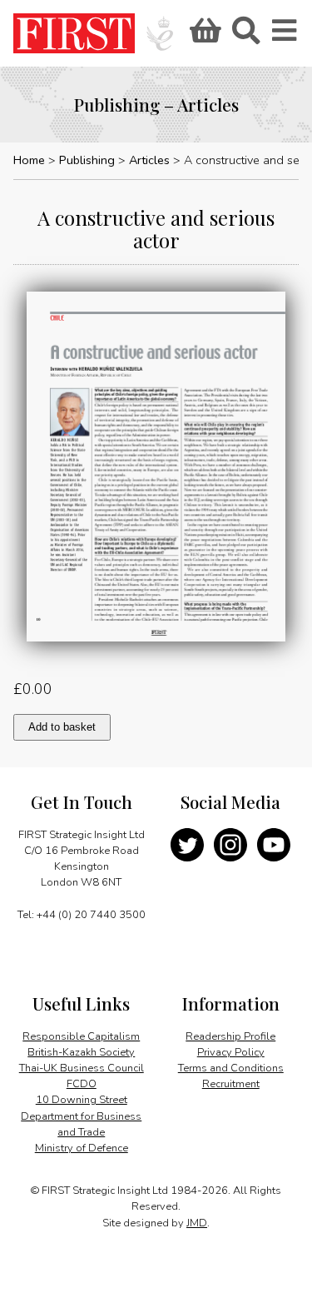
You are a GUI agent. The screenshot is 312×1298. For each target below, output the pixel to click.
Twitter (187, 844)
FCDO (82, 1083)
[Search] (245, 35)
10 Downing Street (81, 1099)
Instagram (230, 844)
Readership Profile (230, 1036)
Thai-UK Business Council (81, 1068)
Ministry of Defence (81, 1148)
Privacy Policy (231, 1052)
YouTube (273, 844)
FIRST (74, 33)
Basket (203, 35)
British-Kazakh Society (81, 1052)
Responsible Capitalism (81, 1036)
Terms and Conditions (231, 1068)
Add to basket (62, 727)
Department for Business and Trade (81, 1124)
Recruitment (231, 1083)
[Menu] (285, 35)
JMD (196, 1223)
